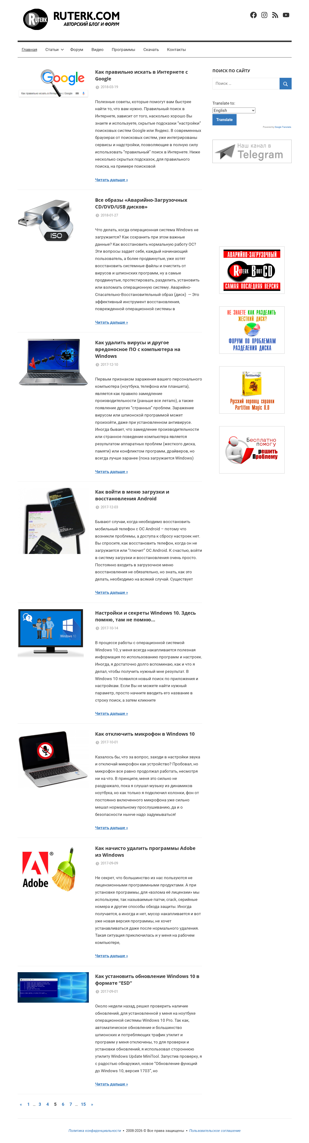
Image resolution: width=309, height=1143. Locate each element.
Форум (76, 49)
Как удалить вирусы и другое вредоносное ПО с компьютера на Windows (137, 349)
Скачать (151, 49)
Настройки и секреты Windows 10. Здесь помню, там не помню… (145, 616)
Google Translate (283, 127)
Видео (97, 49)
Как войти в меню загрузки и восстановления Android (132, 495)
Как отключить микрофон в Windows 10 (145, 734)
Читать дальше (110, 179)
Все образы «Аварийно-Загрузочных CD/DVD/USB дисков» (141, 203)
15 (83, 1104)
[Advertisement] (252, 206)
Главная (29, 49)
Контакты (176, 49)
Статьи (52, 49)
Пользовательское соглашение (215, 1131)
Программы (123, 49)
